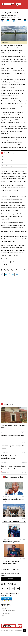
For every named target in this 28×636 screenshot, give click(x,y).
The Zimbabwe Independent (8, 610)
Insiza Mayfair (5, 265)
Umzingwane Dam (6, 261)
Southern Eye (6, 496)
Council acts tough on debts (10, 160)
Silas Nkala (11, 17)
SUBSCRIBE (10, 579)
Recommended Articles (14, 477)
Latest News (8, 404)
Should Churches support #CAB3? (14, 521)
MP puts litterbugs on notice (12, 542)
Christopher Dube (15, 261)
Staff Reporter (6, 539)
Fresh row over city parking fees (11, 157)
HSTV (3, 615)
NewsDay (4, 608)
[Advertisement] (14, 341)
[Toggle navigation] (26, 4)
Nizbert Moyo (4, 442)
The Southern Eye (6, 613)
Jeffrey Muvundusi (5, 472)
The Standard (5, 612)
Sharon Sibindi (5, 432)
